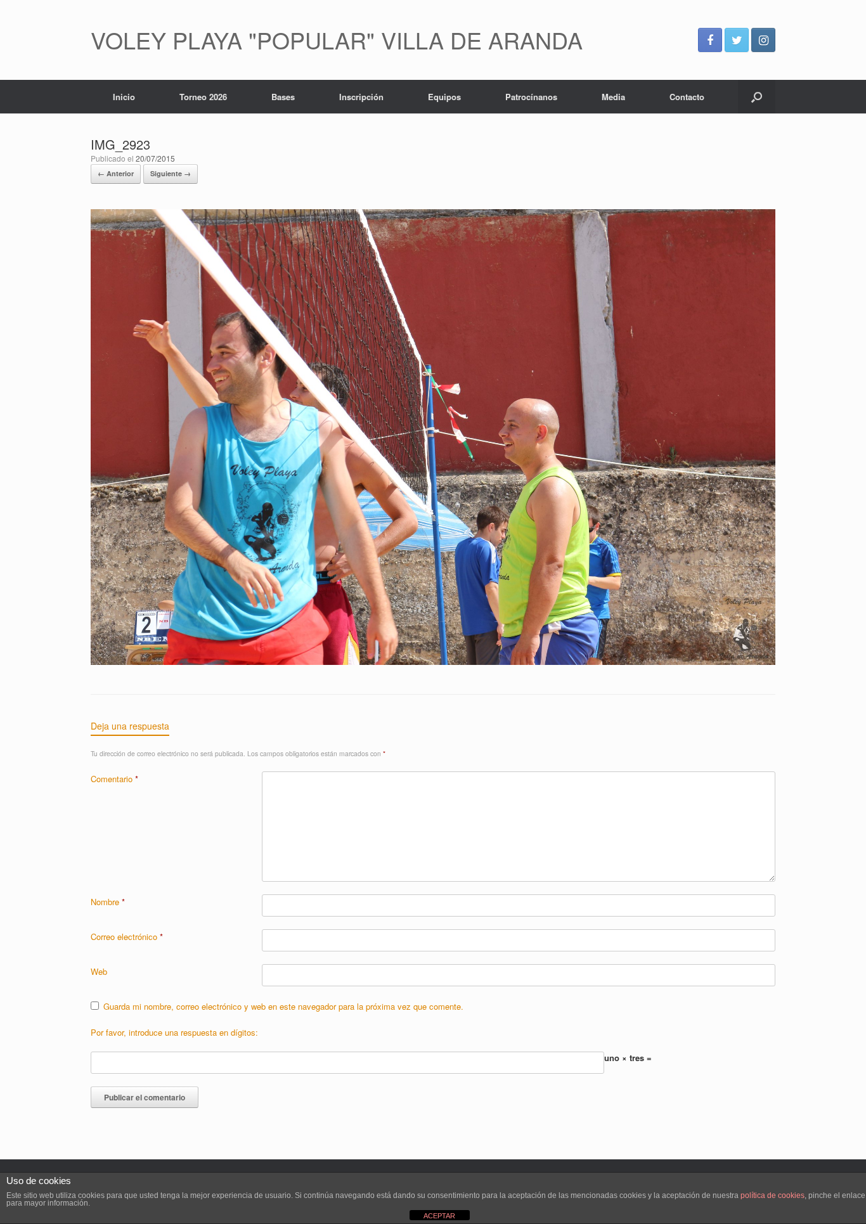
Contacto (686, 97)
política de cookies (772, 1195)
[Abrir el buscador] (756, 96)
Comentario (114, 779)
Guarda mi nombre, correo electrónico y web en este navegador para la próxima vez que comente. (283, 1006)
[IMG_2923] (433, 661)
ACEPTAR (439, 1216)
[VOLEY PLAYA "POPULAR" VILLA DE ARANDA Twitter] (737, 40)
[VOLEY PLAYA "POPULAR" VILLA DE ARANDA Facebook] (710, 40)
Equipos (444, 97)
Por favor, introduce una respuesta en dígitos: (174, 1032)
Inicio (124, 97)
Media (613, 97)
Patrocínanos (531, 97)
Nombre (108, 902)
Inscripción (361, 97)
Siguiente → (170, 173)
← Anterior (116, 173)
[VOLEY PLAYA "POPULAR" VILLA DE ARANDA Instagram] (763, 40)
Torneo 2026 (203, 97)
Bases (283, 97)
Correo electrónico (127, 937)
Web (99, 971)
